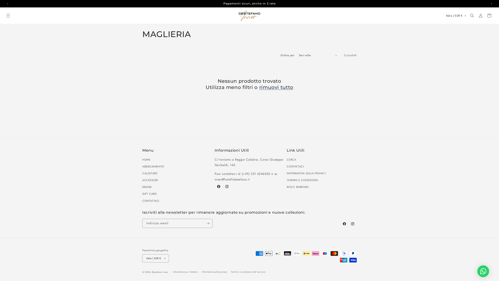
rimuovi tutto (276, 87)
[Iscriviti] (208, 223)
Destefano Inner (160, 272)
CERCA (291, 160)
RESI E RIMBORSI (298, 187)
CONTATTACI (150, 201)
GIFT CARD (149, 194)
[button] (8, 15)
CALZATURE (149, 173)
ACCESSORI (150, 180)
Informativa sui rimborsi (185, 271)
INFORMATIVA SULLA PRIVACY (306, 173)
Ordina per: (287, 55)
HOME (146, 160)
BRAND (147, 187)
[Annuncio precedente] (7, 3)
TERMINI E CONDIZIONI (302, 180)
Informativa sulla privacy (214, 271)
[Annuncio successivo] (491, 3)
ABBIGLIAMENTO (153, 166)
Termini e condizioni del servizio (248, 271)
